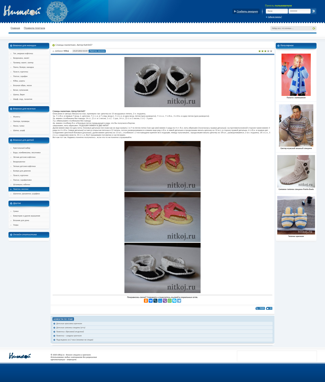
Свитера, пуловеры (21, 121)
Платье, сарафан (20, 76)
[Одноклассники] (146, 301)
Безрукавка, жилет (21, 58)
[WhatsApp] (170, 301)
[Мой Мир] (160, 301)
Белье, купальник (20, 90)
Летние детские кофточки (24, 157)
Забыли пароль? (275, 17)
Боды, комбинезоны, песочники (26, 153)
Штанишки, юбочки (21, 185)
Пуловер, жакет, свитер (23, 63)
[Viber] (165, 301)
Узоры (15, 225)
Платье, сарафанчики (22, 180)
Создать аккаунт (246, 11)
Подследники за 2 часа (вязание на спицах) (74, 340)
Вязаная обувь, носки (22, 86)
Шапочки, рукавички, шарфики (26, 194)
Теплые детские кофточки (24, 166)
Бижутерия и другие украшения (26, 216)
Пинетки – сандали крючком (69, 336)
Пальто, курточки (20, 176)
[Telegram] (179, 301)
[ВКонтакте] (151, 301)
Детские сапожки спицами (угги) (70, 328)
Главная (15, 28)
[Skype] (174, 301)
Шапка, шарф (19, 131)
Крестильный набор (21, 148)
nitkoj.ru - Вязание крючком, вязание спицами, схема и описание (30, 11)
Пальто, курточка (20, 72)
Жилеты (16, 117)
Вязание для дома (21, 220)
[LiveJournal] (155, 301)
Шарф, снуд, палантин (22, 99)
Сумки (15, 211)
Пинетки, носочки (20, 189)
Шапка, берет (19, 95)
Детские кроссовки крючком (69, 324)
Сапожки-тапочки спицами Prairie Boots (296, 189)
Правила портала (34, 28)
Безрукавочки (19, 162)
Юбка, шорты (19, 81)
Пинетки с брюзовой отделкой (70, 332)
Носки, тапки (18, 126)
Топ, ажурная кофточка (23, 54)
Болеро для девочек (22, 171)
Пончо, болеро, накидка (23, 67)
